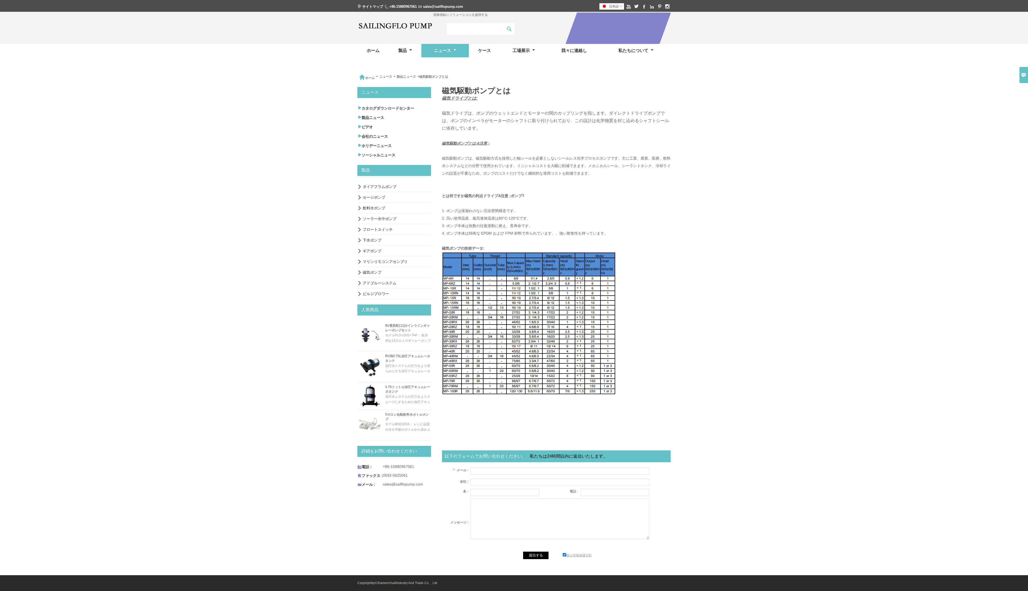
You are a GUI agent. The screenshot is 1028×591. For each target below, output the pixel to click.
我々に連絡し (574, 50)
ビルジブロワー (376, 294)
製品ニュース (406, 76)
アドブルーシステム (379, 283)
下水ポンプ (372, 240)
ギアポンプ (372, 251)
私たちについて (633, 50)
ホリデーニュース (374, 145)
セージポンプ (374, 197)
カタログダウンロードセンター (385, 108)
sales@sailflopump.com (443, 7)
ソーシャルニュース (376, 155)
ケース (484, 50)
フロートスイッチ (378, 229)
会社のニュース (372, 136)
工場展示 (522, 50)
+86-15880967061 (403, 7)
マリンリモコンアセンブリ (385, 261)
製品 (403, 50)
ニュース (443, 50)
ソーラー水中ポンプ (379, 219)
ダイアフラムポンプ (379, 187)
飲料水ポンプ (374, 208)
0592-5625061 (395, 475)
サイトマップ (372, 7)
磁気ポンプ (372, 272)
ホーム (373, 50)
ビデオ (365, 127)
